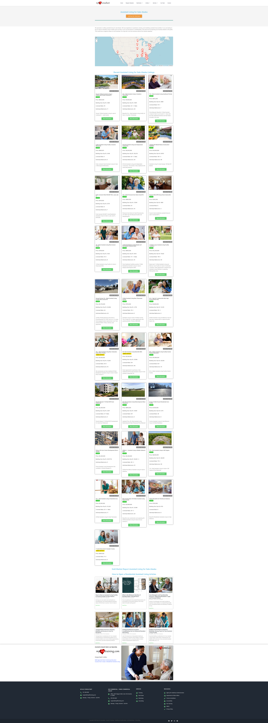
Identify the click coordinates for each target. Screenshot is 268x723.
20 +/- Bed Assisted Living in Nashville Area (107, 498)
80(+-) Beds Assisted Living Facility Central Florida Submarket (160, 352)
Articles (147, 3)
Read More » (98, 605)
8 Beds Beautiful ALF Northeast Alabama (159, 498)
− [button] (96, 41)
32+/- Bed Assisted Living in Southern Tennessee (131, 94)
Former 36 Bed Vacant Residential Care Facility (159, 402)
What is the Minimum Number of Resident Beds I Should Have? (131, 595)
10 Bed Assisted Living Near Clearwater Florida (132, 299)
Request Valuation (130, 3)
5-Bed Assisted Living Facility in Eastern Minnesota (106, 145)
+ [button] (96, 39)
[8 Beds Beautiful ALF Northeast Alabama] (142, 52)
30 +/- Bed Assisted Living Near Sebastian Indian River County (106, 352)
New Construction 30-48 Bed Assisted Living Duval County (133, 499)
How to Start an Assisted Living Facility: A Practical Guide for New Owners (107, 595)
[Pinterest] (177, 721)
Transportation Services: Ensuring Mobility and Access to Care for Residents (105, 631)
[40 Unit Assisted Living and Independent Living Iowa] (137, 44)
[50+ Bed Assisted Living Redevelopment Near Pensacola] (142, 55)
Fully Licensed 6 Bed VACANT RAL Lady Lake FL (107, 195)
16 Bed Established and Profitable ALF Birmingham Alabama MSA (132, 245)
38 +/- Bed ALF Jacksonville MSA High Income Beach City (159, 299)
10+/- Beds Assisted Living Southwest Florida (160, 94)
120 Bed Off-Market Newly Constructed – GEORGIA (159, 145)
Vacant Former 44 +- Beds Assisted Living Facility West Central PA (106, 299)
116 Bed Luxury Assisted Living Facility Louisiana (159, 245)
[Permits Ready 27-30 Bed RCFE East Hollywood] (117, 52)
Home (121, 3)
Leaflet (157, 65)
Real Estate (139, 3)
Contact (169, 3)
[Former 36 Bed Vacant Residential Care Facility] (137, 48)
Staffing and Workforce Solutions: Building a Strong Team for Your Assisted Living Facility (160, 631)
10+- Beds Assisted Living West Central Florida (105, 245)
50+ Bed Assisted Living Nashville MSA (132, 352)
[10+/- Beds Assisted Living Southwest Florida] (146, 59)
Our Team (163, 3)
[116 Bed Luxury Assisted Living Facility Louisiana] (137, 55)
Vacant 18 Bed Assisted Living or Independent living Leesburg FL (104, 94)
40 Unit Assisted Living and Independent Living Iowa (132, 145)
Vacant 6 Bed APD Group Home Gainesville (160, 195)
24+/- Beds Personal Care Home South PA (133, 195)
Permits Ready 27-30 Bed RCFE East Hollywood (105, 402)
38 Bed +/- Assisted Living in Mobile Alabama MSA (133, 451)
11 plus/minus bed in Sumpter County (105, 549)
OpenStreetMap (165, 65)
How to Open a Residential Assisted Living (109, 661)
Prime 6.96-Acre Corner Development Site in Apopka (107, 451)
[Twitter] (171, 721)
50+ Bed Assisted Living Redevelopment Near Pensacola (133, 402)
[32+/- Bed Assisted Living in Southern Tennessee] (142, 50)
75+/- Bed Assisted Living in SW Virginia (159, 450)
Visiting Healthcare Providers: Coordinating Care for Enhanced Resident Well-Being (133, 631)
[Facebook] (169, 721)
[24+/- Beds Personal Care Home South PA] (150, 45)
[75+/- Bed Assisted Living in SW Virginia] (149, 48)
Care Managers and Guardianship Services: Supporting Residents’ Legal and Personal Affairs (159, 596)
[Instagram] (174, 721)
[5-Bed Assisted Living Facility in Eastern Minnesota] (137, 40)
